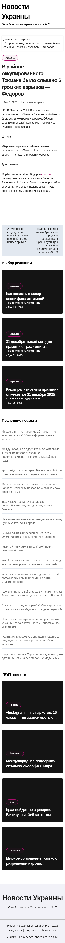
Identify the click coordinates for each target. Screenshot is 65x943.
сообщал (46, 174)
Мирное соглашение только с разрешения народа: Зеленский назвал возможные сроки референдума (31, 488)
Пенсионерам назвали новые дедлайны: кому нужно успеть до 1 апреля (32, 521)
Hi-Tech (14, 704)
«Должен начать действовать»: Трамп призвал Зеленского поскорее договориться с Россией (32, 593)
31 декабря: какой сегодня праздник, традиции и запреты (29, 346)
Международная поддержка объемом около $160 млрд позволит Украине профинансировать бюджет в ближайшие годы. (30, 455)
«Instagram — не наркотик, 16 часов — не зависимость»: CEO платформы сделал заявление (29, 435)
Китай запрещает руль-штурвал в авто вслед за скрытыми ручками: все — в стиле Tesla (31, 562)
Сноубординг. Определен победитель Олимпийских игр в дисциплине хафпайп (29, 535)
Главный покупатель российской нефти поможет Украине (28, 548)
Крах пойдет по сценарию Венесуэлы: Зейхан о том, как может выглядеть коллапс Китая (32, 472)
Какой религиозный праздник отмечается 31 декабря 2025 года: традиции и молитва (32, 394)
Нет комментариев (32, 102)
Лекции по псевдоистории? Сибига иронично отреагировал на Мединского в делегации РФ (32, 607)
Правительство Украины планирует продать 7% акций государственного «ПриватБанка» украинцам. (31, 623)
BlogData (30, 930)
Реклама (11, 937)
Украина (10, 58)
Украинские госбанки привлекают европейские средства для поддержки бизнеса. (27, 505)
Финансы (15, 753)
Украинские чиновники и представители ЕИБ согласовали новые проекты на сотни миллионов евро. (31, 578)
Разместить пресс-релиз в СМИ (39, 937)
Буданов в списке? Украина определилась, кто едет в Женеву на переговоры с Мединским (32, 656)
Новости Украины (32, 898)
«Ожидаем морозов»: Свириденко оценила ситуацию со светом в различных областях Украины (30, 640)
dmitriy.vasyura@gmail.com (24, 302)
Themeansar (48, 930)
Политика (15, 850)
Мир (12, 802)
